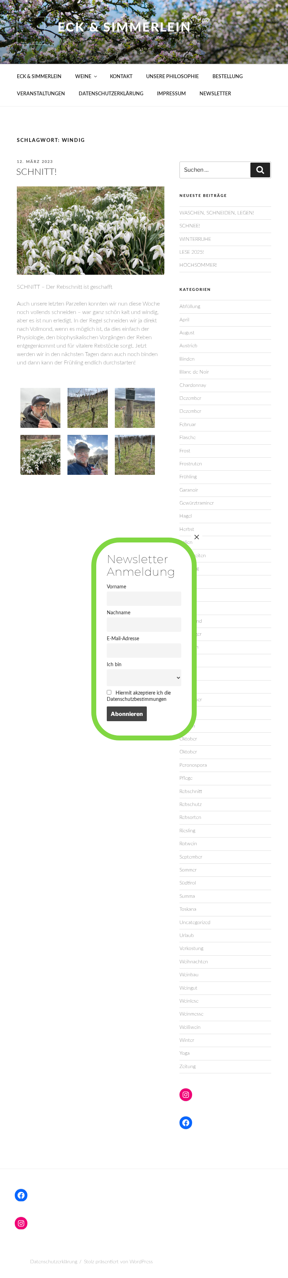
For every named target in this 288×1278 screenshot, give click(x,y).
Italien (185, 542)
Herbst (186, 529)
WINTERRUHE (195, 239)
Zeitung (187, 1066)
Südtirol (187, 883)
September (190, 857)
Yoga (184, 1053)
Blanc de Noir (194, 372)
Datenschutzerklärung (53, 1261)
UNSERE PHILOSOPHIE (172, 76)
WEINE (83, 76)
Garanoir (188, 490)
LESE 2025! (191, 252)
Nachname (118, 612)
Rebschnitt (190, 791)
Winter (186, 1040)
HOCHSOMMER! (198, 265)
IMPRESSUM (171, 93)
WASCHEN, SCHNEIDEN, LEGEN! (216, 213)
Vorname (116, 586)
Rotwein (188, 843)
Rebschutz (190, 804)
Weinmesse (191, 1014)
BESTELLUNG (227, 76)
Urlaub (186, 935)
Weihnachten (193, 961)
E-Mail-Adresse (123, 638)
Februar (187, 424)
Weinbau (188, 974)
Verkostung (191, 948)
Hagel (185, 516)
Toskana (187, 909)
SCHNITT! (36, 172)
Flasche (187, 437)
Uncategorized (194, 922)
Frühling (188, 476)
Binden (187, 359)
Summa (187, 896)
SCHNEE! (189, 226)
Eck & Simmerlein (124, 27)
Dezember (190, 398)
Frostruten (190, 464)
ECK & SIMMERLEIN (39, 76)
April (184, 319)
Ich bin (114, 664)
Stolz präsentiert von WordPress (118, 1261)
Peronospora (193, 765)
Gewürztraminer (196, 503)
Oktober (188, 739)
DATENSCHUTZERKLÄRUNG (111, 93)
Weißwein (190, 1027)
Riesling (187, 830)
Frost (184, 451)
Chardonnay (192, 385)
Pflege (185, 778)
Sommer (188, 870)
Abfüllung (189, 306)
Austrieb (188, 345)
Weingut (188, 988)
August (187, 332)
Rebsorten (190, 817)
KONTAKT (121, 76)
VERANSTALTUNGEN (41, 93)
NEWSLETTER (215, 93)
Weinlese (188, 1001)
